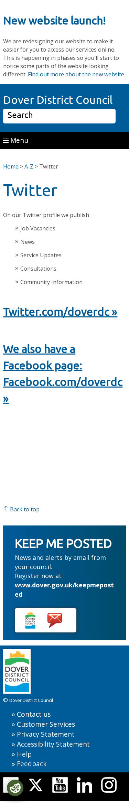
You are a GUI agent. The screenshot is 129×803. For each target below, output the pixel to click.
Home (11, 166)
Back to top (24, 509)
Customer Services (46, 724)
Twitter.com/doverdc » (60, 311)
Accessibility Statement (53, 744)
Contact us (34, 714)
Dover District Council (57, 100)
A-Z (28, 166)
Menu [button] (18, 140)
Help (24, 754)
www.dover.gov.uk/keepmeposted (64, 589)
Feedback (32, 763)
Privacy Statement (46, 734)
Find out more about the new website (76, 74)
